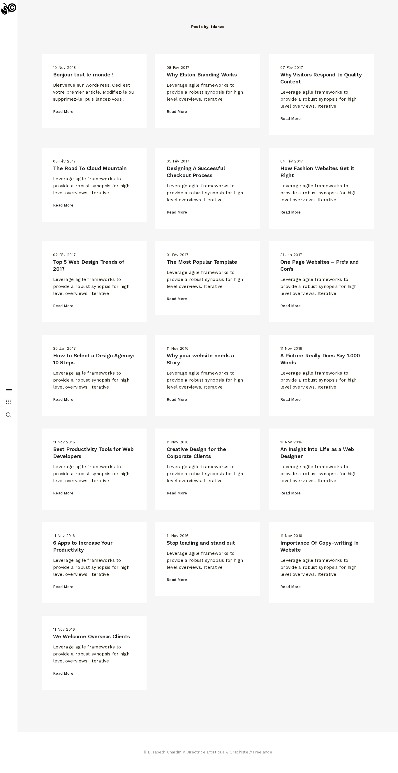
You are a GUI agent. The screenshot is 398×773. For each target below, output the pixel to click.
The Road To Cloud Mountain (90, 168)
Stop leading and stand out (201, 543)
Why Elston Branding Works (202, 74)
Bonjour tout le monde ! (83, 74)
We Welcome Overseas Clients (91, 636)
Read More (63, 111)
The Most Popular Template (202, 262)
